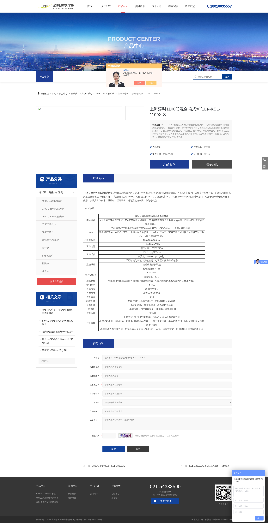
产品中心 (123, 6)
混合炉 (45, 248)
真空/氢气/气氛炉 (50, 240)
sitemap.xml (226, 519)
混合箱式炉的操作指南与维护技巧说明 (57, 341)
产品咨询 (169, 164)
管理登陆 (216, 519)
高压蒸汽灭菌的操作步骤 (54, 350)
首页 (89, 6)
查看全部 (45, 361)
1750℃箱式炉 (49, 224)
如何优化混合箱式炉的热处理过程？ (57, 322)
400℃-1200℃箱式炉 (104, 93)
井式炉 (45, 271)
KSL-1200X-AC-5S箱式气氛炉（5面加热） (210, 466)
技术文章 (157, 6)
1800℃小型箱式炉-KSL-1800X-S (108, 466)
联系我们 (190, 6)
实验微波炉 (47, 255)
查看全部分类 (57, 281)
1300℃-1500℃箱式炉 (53, 209)
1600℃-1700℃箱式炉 (53, 216)
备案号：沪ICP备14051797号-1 (90, 519)
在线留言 (173, 6)
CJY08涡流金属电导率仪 (47, 498)
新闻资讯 (140, 6)
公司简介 (94, 494)
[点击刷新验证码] (125, 435)
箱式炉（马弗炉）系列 (81, 93)
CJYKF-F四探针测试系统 (47, 502)
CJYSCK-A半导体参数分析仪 (47, 494)
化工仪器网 (206, 519)
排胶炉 (45, 263)
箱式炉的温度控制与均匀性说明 (57, 331)
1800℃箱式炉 (49, 232)
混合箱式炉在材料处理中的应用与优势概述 (57, 311)
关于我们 (106, 6)
